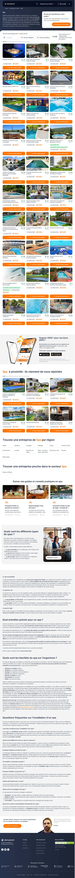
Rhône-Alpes (6, 457)
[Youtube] (5, 849)
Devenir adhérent (40, 853)
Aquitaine (17, 445)
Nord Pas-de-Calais (30, 451)
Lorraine (16, 450)
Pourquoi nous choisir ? (46, 4)
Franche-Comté (65, 445)
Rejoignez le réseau (52, 557)
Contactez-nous (40, 850)
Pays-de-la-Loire (54, 450)
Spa (6, 502)
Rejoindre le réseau (40, 845)
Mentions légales (21, 874)
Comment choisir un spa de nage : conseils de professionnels (61, 508)
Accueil (6, 8)
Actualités (25, 848)
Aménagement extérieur (15, 8)
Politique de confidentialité (40, 874)
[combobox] (11, 37)
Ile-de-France (6, 450)
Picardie (63, 450)
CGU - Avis (29, 874)
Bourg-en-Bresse (7, 472)
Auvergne (28, 445)
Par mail (57, 849)
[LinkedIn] (8, 849)
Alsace (4, 445)
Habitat (24, 842)
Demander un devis (41, 848)
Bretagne (40, 445)
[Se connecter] (69, 4)
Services (25, 845)
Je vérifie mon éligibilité (11, 826)
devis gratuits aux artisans (27, 707)
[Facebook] (2, 849)
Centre (51, 445)
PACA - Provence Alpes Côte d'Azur (43, 451)
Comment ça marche (41, 842)
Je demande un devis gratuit (61, 24)
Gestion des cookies (53, 874)
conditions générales (43, 361)
